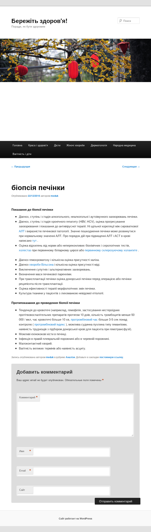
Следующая (131, 166)
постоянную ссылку (111, 357)
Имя (25, 451)
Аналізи (70, 357)
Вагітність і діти (22, 154)
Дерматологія (99, 145)
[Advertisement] (75, 111)
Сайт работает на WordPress (75, 518)
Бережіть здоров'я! (39, 20)
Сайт (22, 490)
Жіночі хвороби (75, 145)
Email (25, 470)
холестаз (25, 250)
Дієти (57, 145)
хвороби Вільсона (41, 264)
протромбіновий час (85, 319)
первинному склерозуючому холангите (111, 250)
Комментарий (28, 397)
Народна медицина (124, 145)
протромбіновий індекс (50, 324)
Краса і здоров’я (38, 145)
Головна (17, 145)
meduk (54, 195)
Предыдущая (20, 166)
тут (34, 240)
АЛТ (22, 231)
